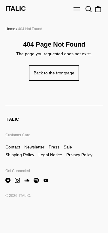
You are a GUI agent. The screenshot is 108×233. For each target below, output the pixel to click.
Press (54, 147)
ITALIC (15, 8)
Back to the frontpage (54, 72)
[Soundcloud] (27, 180)
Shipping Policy (19, 154)
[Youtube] (46, 180)
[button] (89, 9)
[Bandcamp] (8, 180)
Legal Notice (50, 154)
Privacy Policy (79, 154)
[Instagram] (17, 180)
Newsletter (34, 147)
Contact (12, 147)
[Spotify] (36, 180)
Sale (68, 147)
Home (10, 29)
